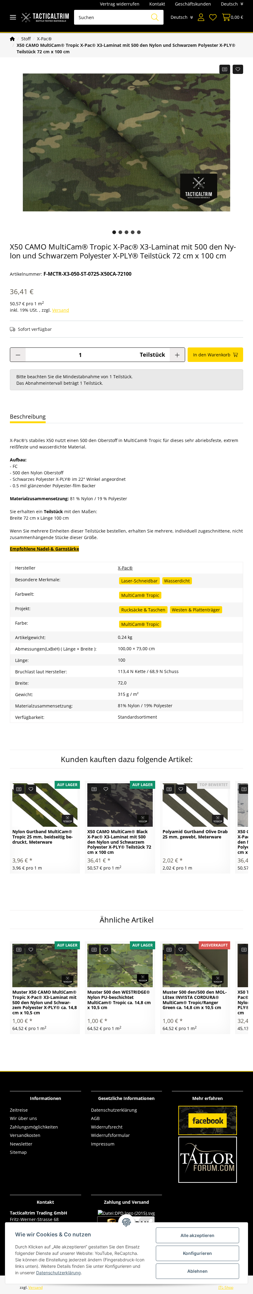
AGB (95, 1118)
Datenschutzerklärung (114, 1110)
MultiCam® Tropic (140, 595)
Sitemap (18, 1152)
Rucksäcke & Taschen (143, 610)
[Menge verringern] (18, 355)
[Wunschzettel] (213, 17)
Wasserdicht (177, 581)
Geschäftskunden (193, 4)
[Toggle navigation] (13, 17)
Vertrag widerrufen (119, 4)
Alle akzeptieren (197, 1235)
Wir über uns (23, 1118)
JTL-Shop (225, 1287)
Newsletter (21, 1144)
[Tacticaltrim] (45, 17)
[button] (201, 17)
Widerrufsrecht (106, 1127)
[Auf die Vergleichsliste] (224, 69)
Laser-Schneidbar (139, 581)
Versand (60, 310)
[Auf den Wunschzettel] (238, 69)
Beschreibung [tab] (28, 416)
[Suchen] (155, 17)
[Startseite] (12, 38)
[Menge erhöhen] (177, 355)
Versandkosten (25, 1135)
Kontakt (157, 4)
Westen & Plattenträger (196, 610)
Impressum (102, 1144)
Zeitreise (19, 1110)
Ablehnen (197, 1271)
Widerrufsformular (110, 1135)
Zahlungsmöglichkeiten (34, 1127)
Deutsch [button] (229, 4)
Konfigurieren (197, 1253)
